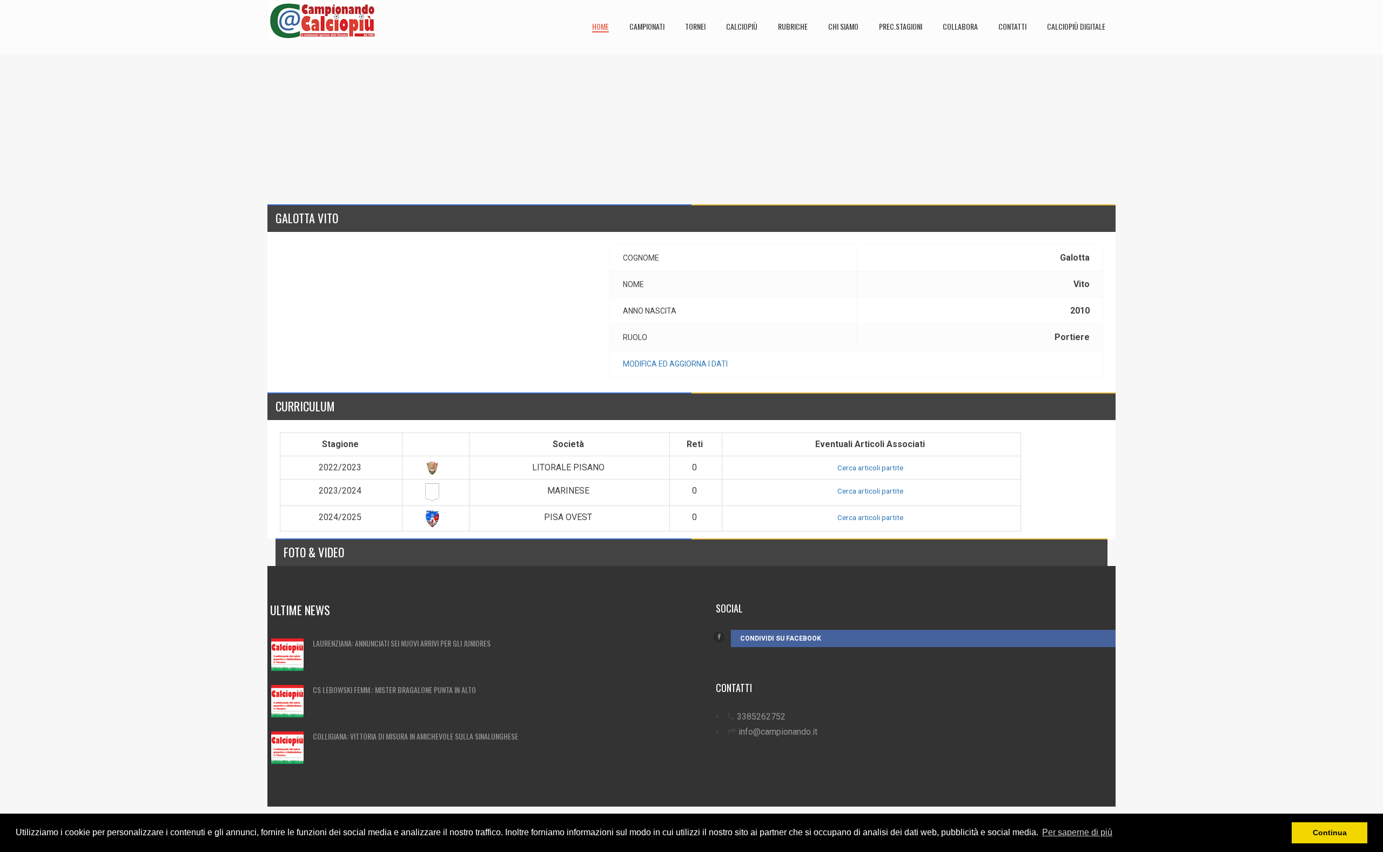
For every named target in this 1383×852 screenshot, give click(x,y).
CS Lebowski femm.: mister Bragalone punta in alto (394, 689)
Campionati (646, 26)
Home (600, 26)
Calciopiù (741, 26)
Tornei (695, 26)
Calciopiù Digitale (1076, 26)
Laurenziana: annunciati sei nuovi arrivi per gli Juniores (402, 643)
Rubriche (793, 26)
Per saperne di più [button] (1077, 832)
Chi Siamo (843, 26)
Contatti (1012, 26)
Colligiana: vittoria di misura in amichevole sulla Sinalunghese (415, 736)
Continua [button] (1330, 832)
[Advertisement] (591, 129)
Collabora (960, 26)
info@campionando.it (778, 732)
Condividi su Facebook (780, 638)
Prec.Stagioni (900, 26)
